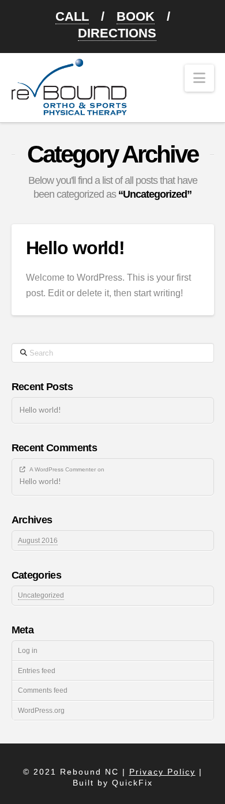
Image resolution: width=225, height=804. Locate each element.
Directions (117, 33)
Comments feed (43, 690)
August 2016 (38, 541)
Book (136, 16)
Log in (28, 651)
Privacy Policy (162, 771)
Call (72, 16)
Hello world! (75, 247)
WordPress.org (41, 711)
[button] (199, 78)
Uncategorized (41, 595)
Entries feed (36, 671)
